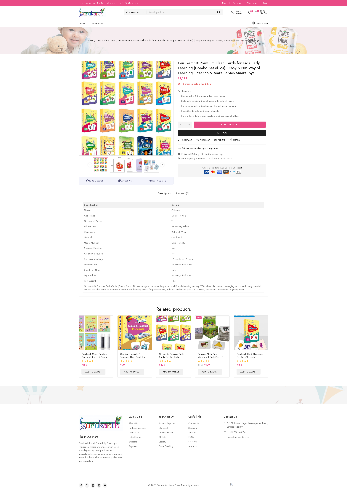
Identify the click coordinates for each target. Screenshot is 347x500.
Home (82, 23)
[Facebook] (81, 485)
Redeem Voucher (137, 428)
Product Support (167, 423)
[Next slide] (162, 165)
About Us (237, 2)
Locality (162, 441)
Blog (224, 2)
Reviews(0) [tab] (182, 193)
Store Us (192, 441)
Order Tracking (166, 446)
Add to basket (230, 124)
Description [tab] (164, 193)
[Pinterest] (99, 485)
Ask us (221, 139)
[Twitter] (87, 485)
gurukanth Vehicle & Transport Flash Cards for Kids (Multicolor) (133, 357)
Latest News (135, 437)
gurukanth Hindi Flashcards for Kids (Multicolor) (250, 356)
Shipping (133, 441)
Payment (133, 446)
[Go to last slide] (90, 165)
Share (236, 139)
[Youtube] (104, 485)
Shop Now (133, 2)
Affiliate (162, 437)
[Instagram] (93, 485)
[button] (100, 165)
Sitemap (192, 432)
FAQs (265, 2)
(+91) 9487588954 (237, 432)
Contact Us (252, 2)
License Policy (166, 432)
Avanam (195, 485)
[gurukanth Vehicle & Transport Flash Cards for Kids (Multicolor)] (135, 333)
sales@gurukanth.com (238, 437)
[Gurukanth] (92, 12)
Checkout (163, 428)
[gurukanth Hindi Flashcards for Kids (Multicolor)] (251, 333)
